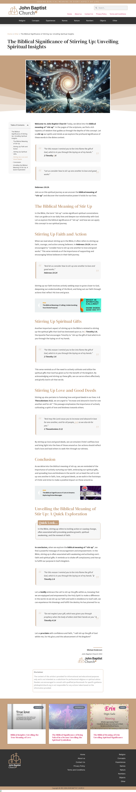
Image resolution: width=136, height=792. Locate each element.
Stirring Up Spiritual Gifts (20, 153)
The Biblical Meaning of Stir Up (20, 142)
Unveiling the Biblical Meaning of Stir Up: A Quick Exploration (20, 167)
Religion (22, 20)
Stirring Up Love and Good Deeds (20, 158)
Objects (103, 20)
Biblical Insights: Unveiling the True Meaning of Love (25, 736)
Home (69, 14)
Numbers (89, 20)
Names (64, 20)
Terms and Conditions (118, 14)
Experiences (50, 20)
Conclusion (17, 162)
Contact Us (89, 14)
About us (78, 14)
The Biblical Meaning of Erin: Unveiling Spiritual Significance (108, 736)
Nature (77, 20)
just (76, 422)
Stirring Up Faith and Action (20, 148)
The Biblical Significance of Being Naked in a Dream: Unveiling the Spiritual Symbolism (67, 737)
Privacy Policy (101, 14)
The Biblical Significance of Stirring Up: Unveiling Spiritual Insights (19, 135)
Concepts (35, 20)
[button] (27, 125)
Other (115, 20)
